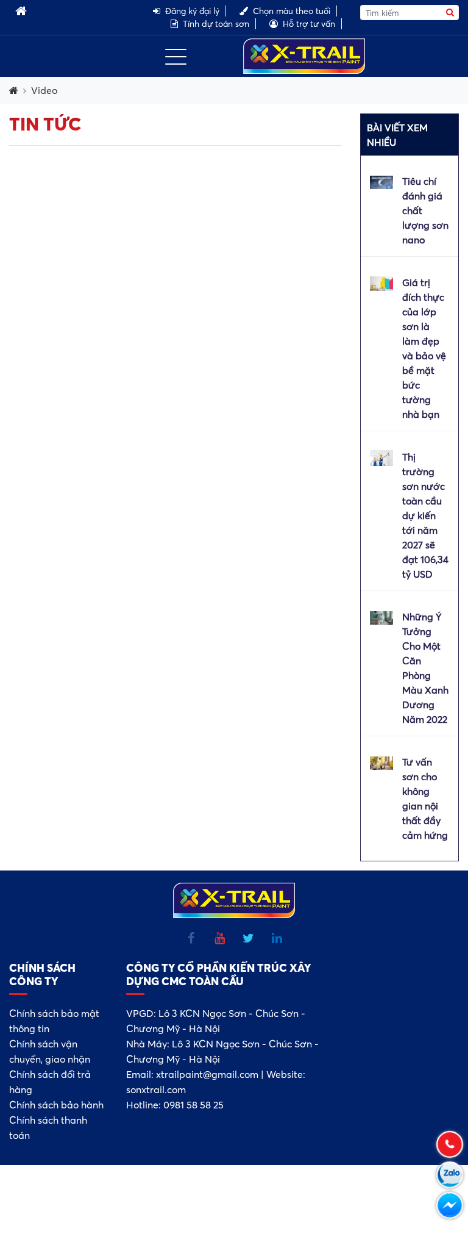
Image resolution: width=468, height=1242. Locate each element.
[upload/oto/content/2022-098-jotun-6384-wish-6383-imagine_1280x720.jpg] (381, 617)
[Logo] (304, 55)
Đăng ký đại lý (192, 10)
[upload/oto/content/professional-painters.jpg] (381, 457)
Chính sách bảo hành (56, 1105)
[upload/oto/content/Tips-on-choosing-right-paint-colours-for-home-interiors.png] (381, 282)
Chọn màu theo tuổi (291, 10)
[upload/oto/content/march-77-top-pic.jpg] (381, 181)
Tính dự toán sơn (216, 23)
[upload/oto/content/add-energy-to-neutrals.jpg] (381, 762)
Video (44, 90)
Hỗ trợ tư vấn (309, 23)
